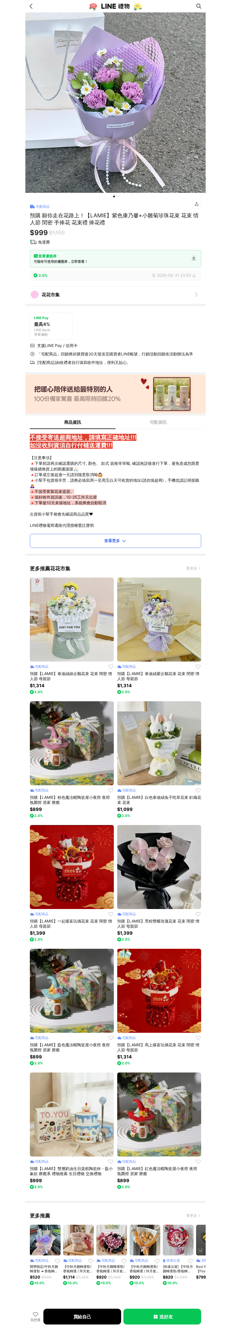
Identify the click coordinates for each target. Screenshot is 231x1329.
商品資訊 (72, 422)
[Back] (32, 6)
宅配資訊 (158, 422)
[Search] (199, 6)
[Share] (196, 204)
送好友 (166, 1316)
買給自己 (82, 1316)
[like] (111, 667)
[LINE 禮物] (115, 6)
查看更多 (112, 540)
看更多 (191, 568)
